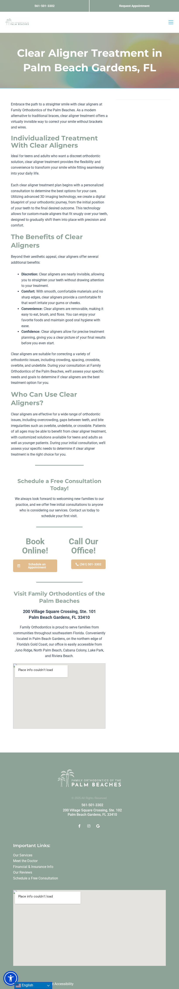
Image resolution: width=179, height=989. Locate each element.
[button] (171, 22)
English (27, 985)
